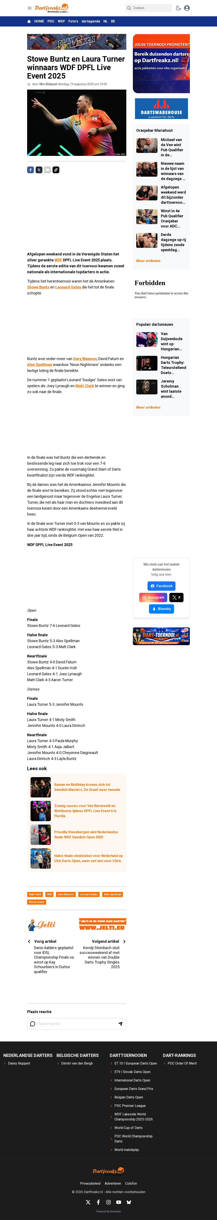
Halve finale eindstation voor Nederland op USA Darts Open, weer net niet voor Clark (88, 858)
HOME (39, 21)
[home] (29, 21)
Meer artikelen (148, 261)
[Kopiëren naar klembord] (56, 169)
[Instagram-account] (108, 1202)
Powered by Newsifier (108, 1211)
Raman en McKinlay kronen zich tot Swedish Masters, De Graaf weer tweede (87, 787)
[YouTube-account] (118, 1202)
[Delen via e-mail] (47, 169)
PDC (50, 21)
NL (105, 21)
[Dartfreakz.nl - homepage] (52, 8)
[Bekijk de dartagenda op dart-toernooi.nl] (161, 636)
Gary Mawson (85, 358)
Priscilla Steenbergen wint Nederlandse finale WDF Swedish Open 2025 (86, 834)
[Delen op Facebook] (30, 169)
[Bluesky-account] (128, 1202)
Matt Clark (84, 386)
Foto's (73, 21)
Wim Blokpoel (48, 84)
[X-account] (88, 1202)
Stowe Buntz (38, 287)
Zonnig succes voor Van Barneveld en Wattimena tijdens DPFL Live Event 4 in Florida (85, 811)
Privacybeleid (90, 1183)
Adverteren (113, 1183)
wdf (49, 894)
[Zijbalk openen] (29, 8)
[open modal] (187, 8)
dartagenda (91, 21)
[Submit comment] (120, 1024)
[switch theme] (178, 8)
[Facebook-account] (98, 1202)
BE (113, 21)
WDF (61, 21)
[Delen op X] (39, 169)
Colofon (131, 1183)
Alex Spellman (39, 364)
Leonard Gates (68, 287)
